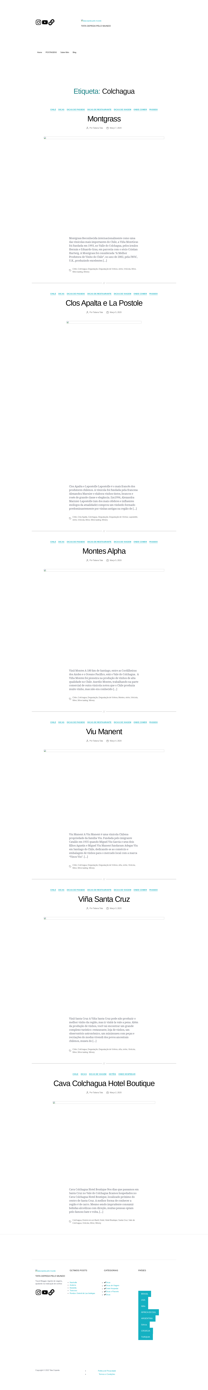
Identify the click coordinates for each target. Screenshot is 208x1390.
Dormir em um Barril (90, 1220)
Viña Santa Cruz (104, 899)
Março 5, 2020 (116, 312)
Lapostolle (133, 517)
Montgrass (104, 118)
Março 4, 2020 (116, 741)
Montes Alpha (104, 551)
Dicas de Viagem (122, 109)
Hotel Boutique (111, 1220)
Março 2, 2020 (116, 1093)
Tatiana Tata (98, 128)
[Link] (51, 22)
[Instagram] (38, 22)
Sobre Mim (64, 52)
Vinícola (127, 269)
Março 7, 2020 (116, 128)
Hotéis (112, 1074)
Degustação (93, 269)
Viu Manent (104, 731)
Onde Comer (140, 109)
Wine (133, 269)
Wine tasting (77, 272)
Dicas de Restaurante (99, 109)
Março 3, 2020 (116, 908)
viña (120, 865)
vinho (120, 269)
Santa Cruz (123, 1220)
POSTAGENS (51, 52)
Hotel (102, 1220)
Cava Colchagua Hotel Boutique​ (104, 1083)
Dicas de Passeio (76, 109)
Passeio (153, 109)
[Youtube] (45, 22)
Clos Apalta (82, 517)
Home (39, 52)
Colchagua (82, 269)
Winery (86, 272)
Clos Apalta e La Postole (104, 303)
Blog (74, 52)
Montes (121, 697)
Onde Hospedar (126, 1074)
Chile (53, 109)
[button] (127, 20)
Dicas (61, 109)
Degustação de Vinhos (108, 269)
